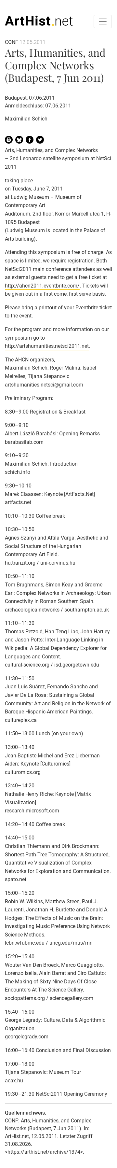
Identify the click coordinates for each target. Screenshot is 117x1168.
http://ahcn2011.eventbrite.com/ (42, 286)
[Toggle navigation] (103, 21)
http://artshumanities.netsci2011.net (47, 346)
